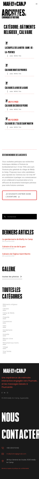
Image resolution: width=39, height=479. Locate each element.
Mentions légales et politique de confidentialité (15, 468)
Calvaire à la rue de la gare (14, 246)
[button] (19, 195)
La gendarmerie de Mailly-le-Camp (17, 239)
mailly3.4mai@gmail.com (16, 454)
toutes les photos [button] (10, 276)
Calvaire (25, 32)
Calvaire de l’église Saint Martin (16, 254)
